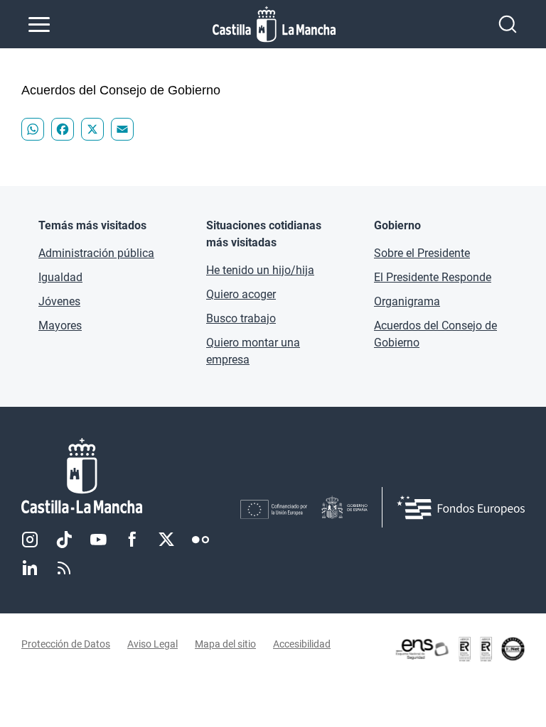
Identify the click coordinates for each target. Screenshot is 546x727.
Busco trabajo (241, 318)
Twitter (166, 539)
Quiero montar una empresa (253, 351)
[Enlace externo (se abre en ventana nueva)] (459, 649)
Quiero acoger (241, 294)
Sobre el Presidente (422, 253)
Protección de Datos (65, 644)
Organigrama (407, 301)
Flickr (200, 539)
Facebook (132, 539)
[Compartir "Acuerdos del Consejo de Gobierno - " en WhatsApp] (32, 129)
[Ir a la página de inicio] (274, 24)
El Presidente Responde (432, 277)
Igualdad (60, 277)
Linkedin (30, 567)
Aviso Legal (152, 644)
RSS (64, 567)
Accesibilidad (302, 644)
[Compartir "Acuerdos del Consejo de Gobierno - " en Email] (122, 129)
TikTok (64, 539)
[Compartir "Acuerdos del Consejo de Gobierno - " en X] (92, 129)
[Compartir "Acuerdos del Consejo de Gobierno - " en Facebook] (62, 129)
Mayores (60, 325)
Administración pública (96, 253)
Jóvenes (59, 301)
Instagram (30, 539)
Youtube (98, 539)
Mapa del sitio (225, 644)
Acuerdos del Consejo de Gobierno (435, 334)
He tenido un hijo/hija (260, 270)
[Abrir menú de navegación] (39, 24)
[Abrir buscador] (508, 24)
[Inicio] (130, 476)
